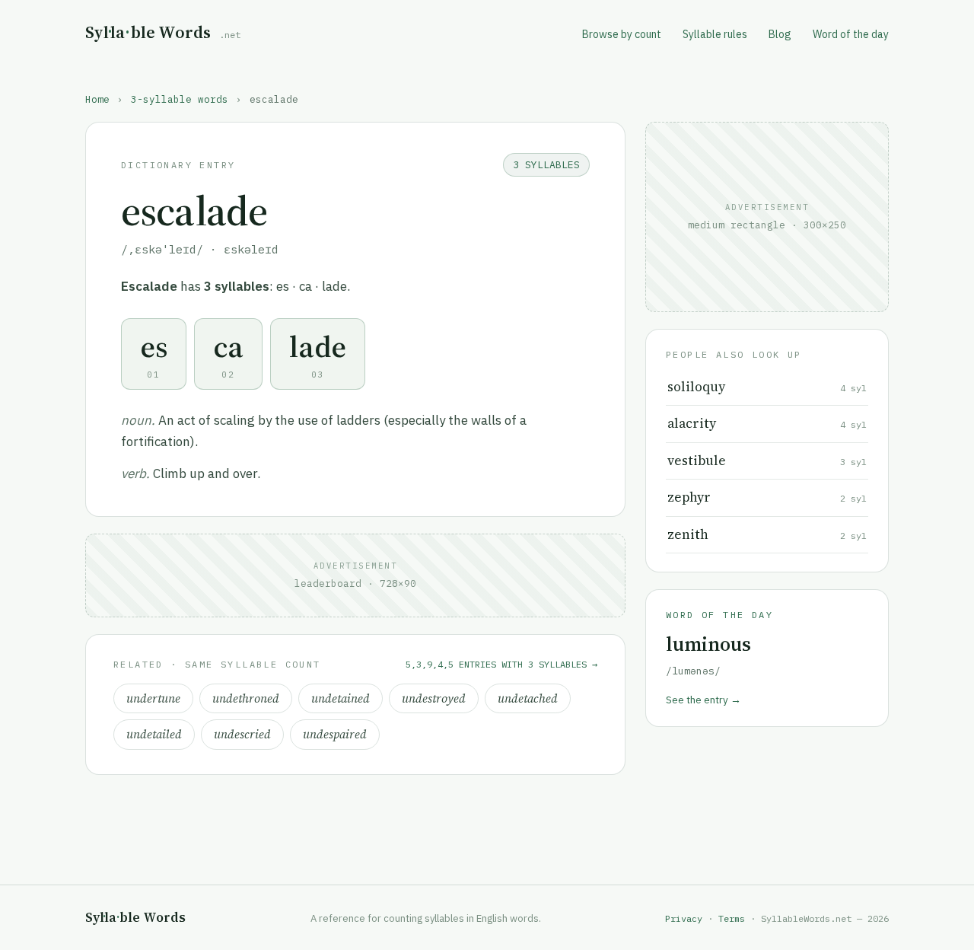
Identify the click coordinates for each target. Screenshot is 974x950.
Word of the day (851, 34)
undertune (153, 698)
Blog (780, 34)
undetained (340, 698)
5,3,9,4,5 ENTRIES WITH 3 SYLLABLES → (501, 664)
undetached (528, 698)
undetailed (154, 734)
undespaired (335, 734)
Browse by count (621, 34)
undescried (242, 734)
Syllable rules (715, 34)
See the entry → (703, 699)
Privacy (683, 918)
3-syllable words (179, 99)
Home (97, 99)
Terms (731, 918)
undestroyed (434, 698)
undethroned (245, 698)
